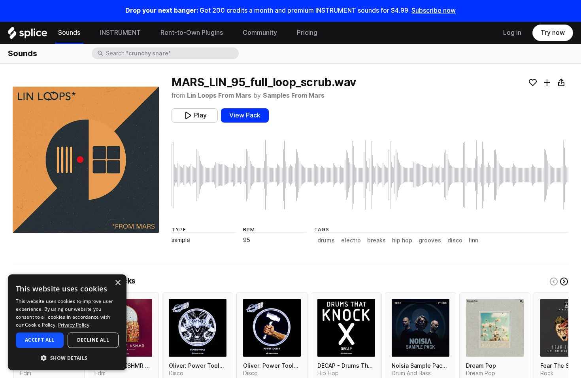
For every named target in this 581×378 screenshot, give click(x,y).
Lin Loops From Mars (219, 95)
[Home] (27, 35)
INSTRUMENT (120, 32)
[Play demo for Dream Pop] (494, 327)
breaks (376, 240)
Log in (512, 32)
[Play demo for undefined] (85, 159)
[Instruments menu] (146, 32)
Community (260, 32)
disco (454, 240)
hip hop (402, 240)
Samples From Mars (293, 95)
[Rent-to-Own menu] (229, 32)
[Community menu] (283, 32)
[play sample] (370, 175)
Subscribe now (433, 10)
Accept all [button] (40, 339)
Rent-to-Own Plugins (191, 32)
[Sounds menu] (86, 32)
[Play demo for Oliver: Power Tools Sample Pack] (197, 327)
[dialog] (67, 322)
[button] (67, 357)
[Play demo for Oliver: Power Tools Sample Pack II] (271, 327)
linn (473, 240)
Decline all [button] (93, 339)
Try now (553, 32)
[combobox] (171, 53)
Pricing (307, 32)
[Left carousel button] (554, 281)
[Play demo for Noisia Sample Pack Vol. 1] (420, 327)
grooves (430, 240)
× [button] (118, 283)
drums (326, 240)
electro (351, 240)
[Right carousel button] (564, 281)
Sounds (69, 32)
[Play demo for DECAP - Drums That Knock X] (346, 327)
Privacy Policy (73, 324)
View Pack (244, 115)
